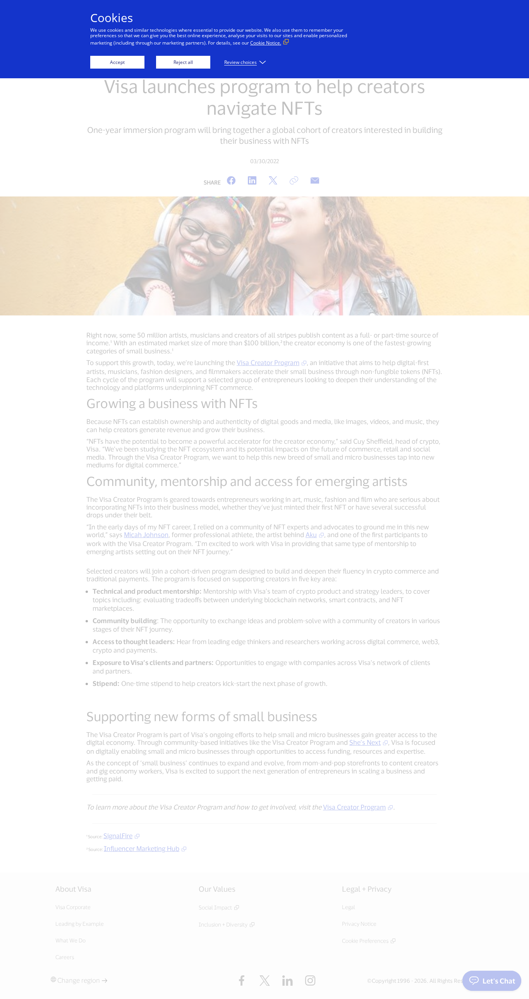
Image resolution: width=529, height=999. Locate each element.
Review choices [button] (240, 62)
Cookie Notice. (265, 43)
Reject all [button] (183, 62)
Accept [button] (117, 62)
